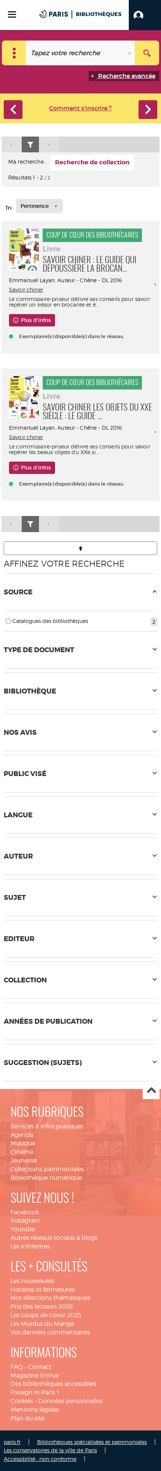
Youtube (22, 1229)
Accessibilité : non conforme (40, 1459)
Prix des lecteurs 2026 (41, 1306)
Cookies (21, 1401)
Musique (22, 1143)
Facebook (24, 1212)
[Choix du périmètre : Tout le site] (14, 53)
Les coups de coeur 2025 (45, 1315)
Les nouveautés (32, 1280)
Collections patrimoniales (47, 1169)
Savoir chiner (26, 289)
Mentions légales (34, 1409)
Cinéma (21, 1151)
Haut (151, 1091)
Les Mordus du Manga (42, 1323)
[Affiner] (30, 145)
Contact (39, 1366)
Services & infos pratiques (46, 1126)
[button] (145, 15)
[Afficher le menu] (11, 14)
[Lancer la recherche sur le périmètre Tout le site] (147, 53)
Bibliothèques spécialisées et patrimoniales (92, 1442)
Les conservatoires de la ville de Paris (50, 1450)
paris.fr (12, 1442)
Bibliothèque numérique (46, 1177)
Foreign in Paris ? (34, 1392)
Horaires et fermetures (42, 1289)
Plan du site (27, 1418)
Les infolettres (30, 1246)
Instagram (25, 1220)
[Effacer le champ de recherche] (130, 53)
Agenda (21, 1135)
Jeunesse (23, 1160)
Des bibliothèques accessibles (53, 1383)
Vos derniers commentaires (50, 1332)
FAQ (16, 1366)
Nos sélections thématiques (50, 1297)
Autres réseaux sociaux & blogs (53, 1237)
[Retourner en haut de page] (80, 548)
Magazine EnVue (34, 1375)
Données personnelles (70, 1401)
